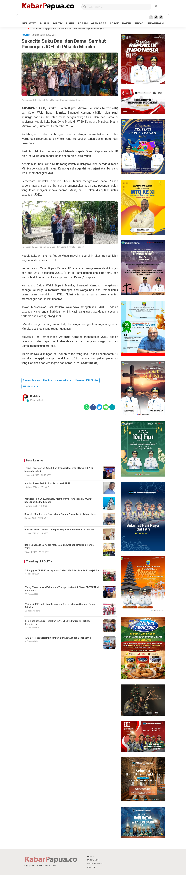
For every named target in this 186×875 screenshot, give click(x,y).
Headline (47, 380)
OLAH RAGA (98, 24)
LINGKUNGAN (155, 24)
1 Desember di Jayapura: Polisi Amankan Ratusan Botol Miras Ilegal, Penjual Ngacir (67, 28)
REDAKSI (90, 856)
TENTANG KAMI (93, 860)
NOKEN (126, 24)
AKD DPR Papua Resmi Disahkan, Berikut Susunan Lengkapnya (58, 638)
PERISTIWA (29, 24)
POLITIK (57, 24)
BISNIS (70, 24)
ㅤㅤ (112, 856)
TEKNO (139, 24)
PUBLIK (44, 24)
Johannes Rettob (63, 380)
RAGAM (83, 24)
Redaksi (35, 396)
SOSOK (114, 24)
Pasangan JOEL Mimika (86, 380)
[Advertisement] (69, 434)
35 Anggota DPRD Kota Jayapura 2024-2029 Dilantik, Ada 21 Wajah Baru (63, 570)
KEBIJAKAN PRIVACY (95, 863)
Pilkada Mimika (30, 386)
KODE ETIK (91, 867)
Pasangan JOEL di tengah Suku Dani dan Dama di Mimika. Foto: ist (53, 100)
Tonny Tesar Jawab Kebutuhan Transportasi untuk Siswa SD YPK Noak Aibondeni (62, 589)
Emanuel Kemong (31, 380)
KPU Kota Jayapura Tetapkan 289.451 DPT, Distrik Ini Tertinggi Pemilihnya (58, 622)
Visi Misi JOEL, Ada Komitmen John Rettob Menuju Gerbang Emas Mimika (60, 605)
